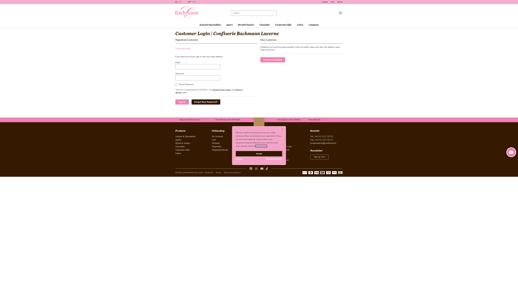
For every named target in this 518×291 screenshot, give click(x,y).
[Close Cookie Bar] (283, 129)
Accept (259, 154)
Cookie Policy (261, 146)
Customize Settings (274, 159)
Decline (239, 159)
